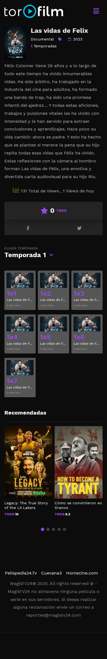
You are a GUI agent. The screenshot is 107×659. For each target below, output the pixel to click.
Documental (42, 39)
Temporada (25, 252)
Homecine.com (82, 573)
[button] (42, 529)
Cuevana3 (51, 573)
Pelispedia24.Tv (21, 573)
